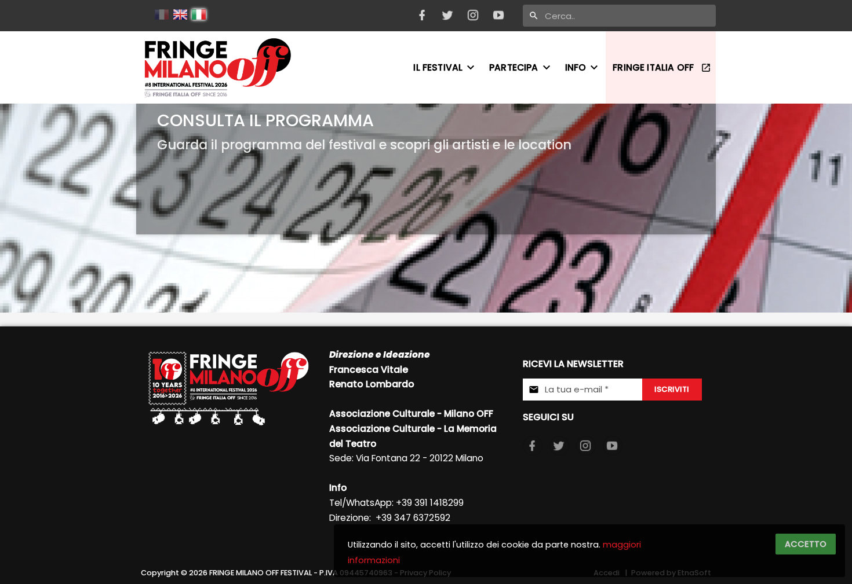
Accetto (805, 544)
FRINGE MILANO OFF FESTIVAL (260, 573)
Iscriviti (671, 389)
